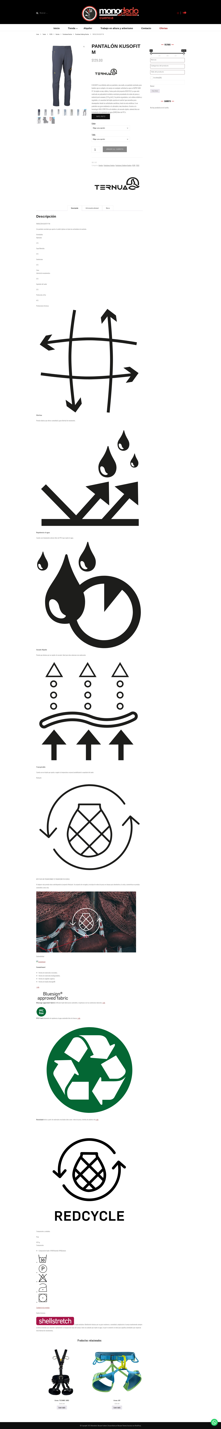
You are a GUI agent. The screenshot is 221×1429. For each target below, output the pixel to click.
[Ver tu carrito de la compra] (183, 13)
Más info (100, 116)
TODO (137, 165)
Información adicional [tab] (92, 208)
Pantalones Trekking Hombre (123, 165)
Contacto (146, 28)
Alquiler (88, 28)
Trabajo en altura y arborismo (116, 28)
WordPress (138, 1425)
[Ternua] (117, 183)
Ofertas (163, 28)
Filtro (155, 91)
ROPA (133, 165)
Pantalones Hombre (109, 165)
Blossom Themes (122, 1425)
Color (94, 123)
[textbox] (168, 59)
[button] (214, 1422)
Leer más (61, 1407)
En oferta (157, 77)
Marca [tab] (108, 208)
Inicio (57, 28)
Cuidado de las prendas (42, 1307)
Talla (93, 134)
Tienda (71, 28)
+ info (37, 987)
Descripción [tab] (74, 208)
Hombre (101, 165)
